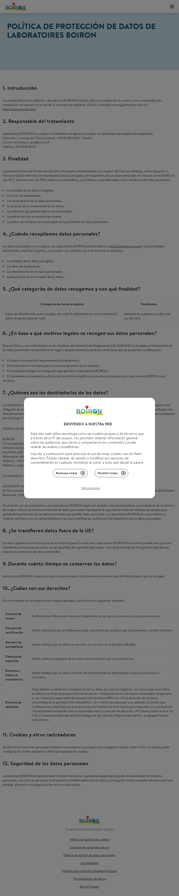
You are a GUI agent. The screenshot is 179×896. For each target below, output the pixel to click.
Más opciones (90, 488)
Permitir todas (108, 473)
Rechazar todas (66, 473)
